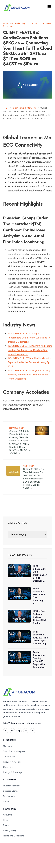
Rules (6, 825)
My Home (7, 746)
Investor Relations (11, 785)
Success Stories (10, 791)
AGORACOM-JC (19, 23)
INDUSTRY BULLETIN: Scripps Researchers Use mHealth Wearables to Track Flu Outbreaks (29, 337)
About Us (7, 815)
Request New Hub (12, 762)
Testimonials (9, 796)
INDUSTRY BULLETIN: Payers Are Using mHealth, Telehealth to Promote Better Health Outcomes (29, 374)
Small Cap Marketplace (14, 751)
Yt (32, 731)
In (26, 731)
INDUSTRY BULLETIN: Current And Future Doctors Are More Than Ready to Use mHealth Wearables (30, 350)
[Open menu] (49, 6)
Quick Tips (8, 767)
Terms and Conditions (13, 835)
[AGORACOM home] (16, 7)
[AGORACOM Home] (19, 691)
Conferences (9, 756)
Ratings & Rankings (12, 772)
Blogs (5, 820)
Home (6, 108)
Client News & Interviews (24, 108)
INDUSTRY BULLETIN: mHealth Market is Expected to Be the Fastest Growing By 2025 (29, 362)
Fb (12, 731)
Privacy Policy (9, 830)
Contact (7, 801)
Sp (19, 731)
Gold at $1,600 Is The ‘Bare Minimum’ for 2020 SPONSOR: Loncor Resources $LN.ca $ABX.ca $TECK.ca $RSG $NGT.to (34, 477)
